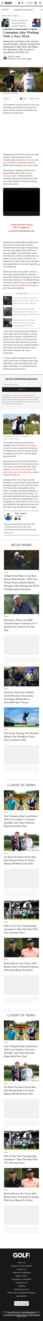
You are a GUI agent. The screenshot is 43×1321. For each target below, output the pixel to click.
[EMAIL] (20, 518)
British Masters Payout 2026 (23, 9)
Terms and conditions (22, 1273)
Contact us (21, 1269)
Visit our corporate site (28, 1313)
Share (8, 98)
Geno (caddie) (20, 285)
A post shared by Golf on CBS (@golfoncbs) (21, 226)
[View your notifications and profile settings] (19, 3)
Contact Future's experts (21, 1266)
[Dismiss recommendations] (40, 16)
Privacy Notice (28, 397)
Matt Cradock (15, 56)
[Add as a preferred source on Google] (21, 1303)
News (29, 59)
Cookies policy (21, 1283)
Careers (21, 1286)
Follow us (25, 98)
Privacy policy (21, 1276)
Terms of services (27, 395)
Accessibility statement (21, 1279)
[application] (21, 200)
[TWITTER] (16, 518)
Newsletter (36, 98)
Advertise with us (21, 1289)
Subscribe (30, 3)
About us (21, 1263)
